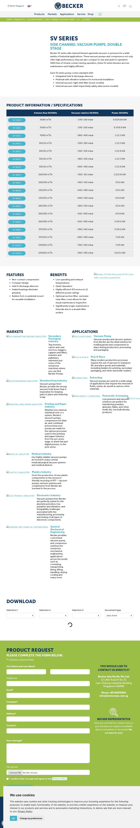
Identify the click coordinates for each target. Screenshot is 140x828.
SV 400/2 (17, 190)
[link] (25, 811)
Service (81, 14)
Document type (113, 610)
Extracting (96, 377)
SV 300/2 (17, 175)
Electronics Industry (49, 495)
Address (10, 713)
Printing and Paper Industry (55, 405)
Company (11, 701)
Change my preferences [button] (31, 818)
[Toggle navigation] (101, 14)
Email (9, 690)
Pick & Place (98, 356)
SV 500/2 (17, 206)
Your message (13, 740)
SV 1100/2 (16, 245)
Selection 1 (12, 610)
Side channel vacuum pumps (60, 19)
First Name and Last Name (20, 666)
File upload (12, 767)
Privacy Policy (25, 811)
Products (39, 14)
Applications (67, 14)
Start (9, 19)
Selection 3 (77, 610)
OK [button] (13, 818)
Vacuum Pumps (35, 19)
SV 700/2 (17, 230)
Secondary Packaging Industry (54, 339)
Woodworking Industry (53, 380)
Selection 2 (45, 610)
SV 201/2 (17, 159)
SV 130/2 (17, 120)
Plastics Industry (41, 471)
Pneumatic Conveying (115, 395)
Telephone (11, 678)
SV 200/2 (17, 143)
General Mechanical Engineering (57, 529)
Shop (91, 14)
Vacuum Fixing (102, 336)
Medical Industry (41, 453)
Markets (52, 14)
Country (10, 725)
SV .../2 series (83, 19)
